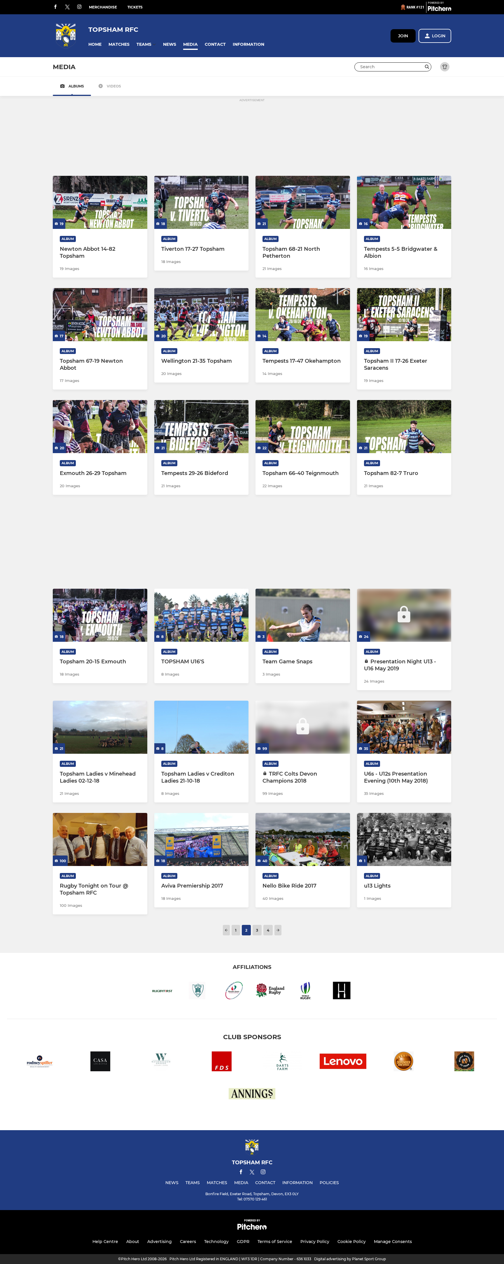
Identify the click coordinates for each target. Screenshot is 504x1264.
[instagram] (79, 7)
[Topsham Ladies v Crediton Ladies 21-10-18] (201, 727)
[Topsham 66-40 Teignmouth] (303, 426)
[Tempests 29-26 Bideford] (201, 426)
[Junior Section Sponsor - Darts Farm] (282, 1062)
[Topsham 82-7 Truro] (404, 426)
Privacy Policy (314, 1241)
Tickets (135, 7)
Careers (188, 1241)
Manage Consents (393, 1241)
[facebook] (55, 7)
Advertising (159, 1241)
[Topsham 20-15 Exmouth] (100, 615)
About (132, 1241)
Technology (216, 1241)
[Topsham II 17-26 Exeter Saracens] (404, 314)
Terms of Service (275, 1241)
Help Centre (105, 1241)
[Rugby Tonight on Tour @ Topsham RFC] (100, 839)
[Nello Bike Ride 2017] (303, 839)
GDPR (243, 1241)
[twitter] (67, 7)
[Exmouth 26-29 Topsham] (100, 426)
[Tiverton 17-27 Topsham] (201, 202)
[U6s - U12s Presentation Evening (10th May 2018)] (404, 727)
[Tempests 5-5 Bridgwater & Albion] (404, 202)
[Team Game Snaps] (303, 615)
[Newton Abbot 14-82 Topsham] (100, 202)
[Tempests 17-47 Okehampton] (303, 314)
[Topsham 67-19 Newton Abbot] (100, 314)
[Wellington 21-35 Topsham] (201, 314)
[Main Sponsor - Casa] (100, 1062)
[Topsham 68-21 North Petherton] (303, 202)
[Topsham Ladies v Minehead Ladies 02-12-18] (100, 727)
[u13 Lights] (404, 839)
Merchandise (103, 7)
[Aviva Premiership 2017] (201, 839)
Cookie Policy (351, 1241)
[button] (95, 44)
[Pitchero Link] (439, 9)
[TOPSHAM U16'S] (201, 615)
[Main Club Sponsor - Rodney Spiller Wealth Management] (39, 1062)
